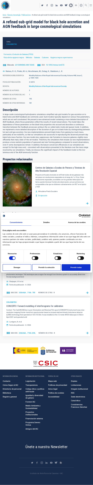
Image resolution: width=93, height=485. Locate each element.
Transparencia (32, 385)
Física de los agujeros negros (14, 57)
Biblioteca (7, 393)
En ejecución (42, 195)
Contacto (6, 381)
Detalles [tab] (46, 222)
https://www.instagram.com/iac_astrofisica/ (51, 5)
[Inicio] (5, 5)
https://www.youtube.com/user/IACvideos (61, 5)
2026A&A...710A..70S (27, 292)
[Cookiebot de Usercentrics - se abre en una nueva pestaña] (80, 216)
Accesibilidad (53, 397)
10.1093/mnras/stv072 (55, 65)
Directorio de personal (12, 389)
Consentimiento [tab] (16, 222)
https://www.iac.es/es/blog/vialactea (71, 5)
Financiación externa (34, 419)
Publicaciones (26, 15)
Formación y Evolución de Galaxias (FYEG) (18, 54)
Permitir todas (76, 267)
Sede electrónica (78, 397)
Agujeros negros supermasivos (61, 57)
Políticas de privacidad (57, 385)
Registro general (10, 397)
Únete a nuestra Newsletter (46, 446)
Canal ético (75, 401)
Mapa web (52, 381)
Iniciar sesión (81, 5)
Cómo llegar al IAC (10, 385)
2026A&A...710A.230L (27, 333)
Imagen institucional (79, 389)
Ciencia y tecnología (13, 15)
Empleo (74, 381)
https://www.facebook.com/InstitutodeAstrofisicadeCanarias (47, 5)
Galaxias (37, 57)
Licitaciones (76, 385)
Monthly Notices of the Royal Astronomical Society (48, 86)
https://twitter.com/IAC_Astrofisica (42, 5)
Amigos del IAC (32, 429)
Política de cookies (56, 393)
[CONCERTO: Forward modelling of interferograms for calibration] (87, 333)
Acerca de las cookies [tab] (77, 222)
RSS (72, 393)
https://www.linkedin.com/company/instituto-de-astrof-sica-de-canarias (56, 5)
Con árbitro (11, 44)
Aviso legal (52, 389)
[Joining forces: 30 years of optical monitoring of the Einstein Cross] (87, 293)
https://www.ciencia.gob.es (25, 350)
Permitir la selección (46, 267)
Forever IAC (30, 402)
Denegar (17, 267)
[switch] (35, 258)
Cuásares (45, 57)
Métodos (29, 57)
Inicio (4, 15)
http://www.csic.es (45, 363)
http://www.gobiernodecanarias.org (48, 350)
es (76, 5)
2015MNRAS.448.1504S (24, 65)
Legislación (30, 381)
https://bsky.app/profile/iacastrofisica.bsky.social (66, 5)
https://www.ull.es (68, 350)
